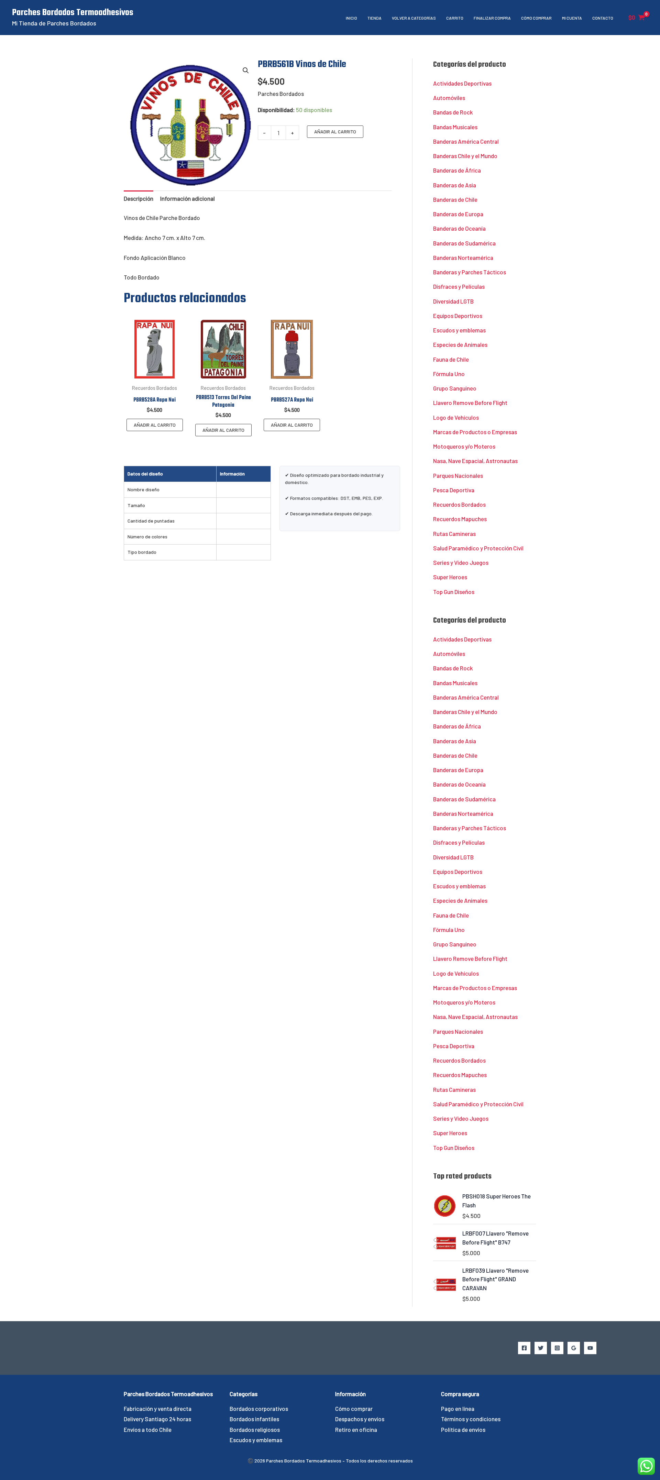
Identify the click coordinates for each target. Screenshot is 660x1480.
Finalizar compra (492, 17)
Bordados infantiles (254, 1418)
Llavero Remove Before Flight (470, 402)
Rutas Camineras (454, 533)
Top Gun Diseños (453, 591)
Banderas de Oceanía (459, 228)
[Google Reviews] (574, 1348)
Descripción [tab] (138, 198)
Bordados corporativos (259, 1408)
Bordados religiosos (255, 1429)
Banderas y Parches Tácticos (469, 271)
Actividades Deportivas (462, 83)
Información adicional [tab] (187, 198)
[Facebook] (524, 1348)
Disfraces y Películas (459, 286)
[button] (246, 70)
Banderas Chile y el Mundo (465, 155)
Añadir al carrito (335, 131)
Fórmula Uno (449, 373)
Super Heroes (450, 576)
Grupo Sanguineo (454, 388)
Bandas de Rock (453, 112)
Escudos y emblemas (459, 330)
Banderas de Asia (454, 185)
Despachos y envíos (359, 1418)
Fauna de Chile (451, 359)
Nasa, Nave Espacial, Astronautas (475, 460)
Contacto (602, 17)
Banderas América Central (466, 141)
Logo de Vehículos (456, 417)
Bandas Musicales (455, 126)
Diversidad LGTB (453, 301)
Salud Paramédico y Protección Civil (478, 548)
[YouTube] (590, 1348)
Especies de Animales (460, 344)
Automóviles (449, 97)
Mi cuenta (572, 17)
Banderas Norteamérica (463, 257)
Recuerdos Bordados (459, 504)
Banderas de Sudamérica (464, 243)
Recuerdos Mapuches (460, 518)
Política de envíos (463, 1429)
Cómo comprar (536, 17)
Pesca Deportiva (453, 489)
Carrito (454, 17)
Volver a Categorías (414, 17)
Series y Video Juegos (460, 562)
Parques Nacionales (458, 475)
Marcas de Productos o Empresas (475, 431)
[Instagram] (557, 1348)
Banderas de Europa (458, 213)
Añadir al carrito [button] (155, 425)
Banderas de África (457, 170)
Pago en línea (457, 1408)
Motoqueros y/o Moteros (464, 446)
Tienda (374, 17)
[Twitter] (541, 1348)
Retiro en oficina (356, 1429)
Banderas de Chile (455, 199)
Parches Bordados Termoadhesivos (72, 13)
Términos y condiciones (470, 1418)
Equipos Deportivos (457, 315)
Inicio (351, 17)
